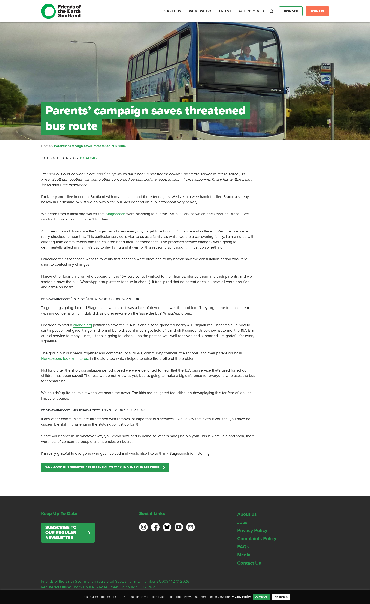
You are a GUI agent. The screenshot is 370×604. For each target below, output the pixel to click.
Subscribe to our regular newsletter (60, 532)
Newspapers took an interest (65, 358)
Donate (291, 11)
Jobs (242, 522)
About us (247, 514)
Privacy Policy (252, 530)
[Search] (271, 11)
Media (244, 555)
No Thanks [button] (281, 597)
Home (46, 146)
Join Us (317, 11)
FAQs (243, 547)
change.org (82, 325)
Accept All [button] (261, 597)
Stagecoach (115, 213)
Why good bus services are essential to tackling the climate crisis (102, 467)
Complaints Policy (256, 538)
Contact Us (249, 563)
